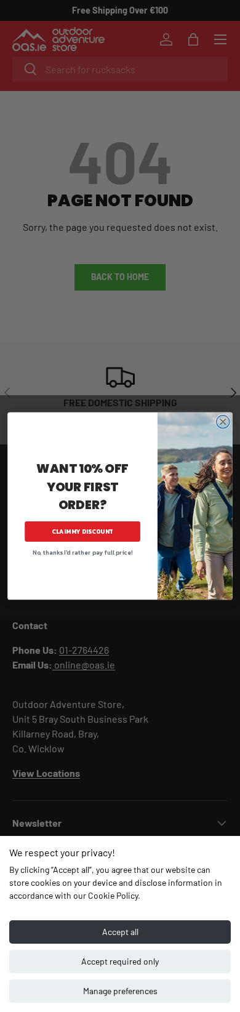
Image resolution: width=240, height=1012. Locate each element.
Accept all (120, 931)
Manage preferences (120, 991)
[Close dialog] (223, 422)
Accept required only (120, 961)
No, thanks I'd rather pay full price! (82, 552)
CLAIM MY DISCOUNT (82, 531)
